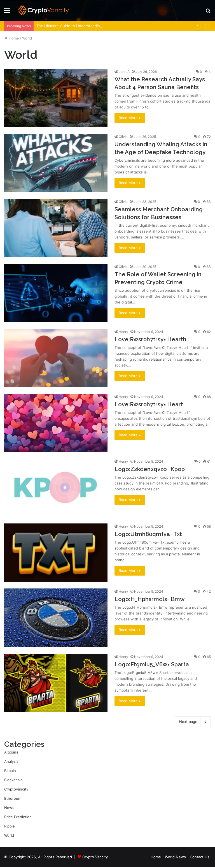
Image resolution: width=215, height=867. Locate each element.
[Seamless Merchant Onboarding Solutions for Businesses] (56, 228)
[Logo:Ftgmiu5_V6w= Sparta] (56, 683)
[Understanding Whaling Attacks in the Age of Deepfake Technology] (56, 163)
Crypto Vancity (95, 857)
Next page (188, 721)
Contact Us (199, 857)
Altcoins (11, 752)
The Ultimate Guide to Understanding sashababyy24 (82, 26)
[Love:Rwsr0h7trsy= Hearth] (56, 358)
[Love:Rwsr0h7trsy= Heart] (56, 423)
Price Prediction (18, 817)
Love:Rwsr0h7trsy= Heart (148, 404)
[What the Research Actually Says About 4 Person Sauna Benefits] (56, 98)
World (9, 835)
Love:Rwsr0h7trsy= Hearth (150, 339)
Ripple (9, 826)
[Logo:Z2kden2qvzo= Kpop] (56, 487)
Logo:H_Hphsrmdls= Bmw (149, 599)
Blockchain (13, 780)
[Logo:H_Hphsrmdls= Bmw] (56, 617)
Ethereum (12, 798)
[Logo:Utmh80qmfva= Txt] (56, 552)
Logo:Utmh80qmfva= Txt (148, 534)
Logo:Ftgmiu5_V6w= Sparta (151, 664)
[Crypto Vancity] (43, 10)
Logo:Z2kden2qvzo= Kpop (149, 469)
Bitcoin (10, 770)
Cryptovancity (16, 789)
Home (13, 38)
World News (175, 857)
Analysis (11, 761)
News (9, 807)
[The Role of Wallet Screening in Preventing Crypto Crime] (56, 293)
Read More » (130, 117)
